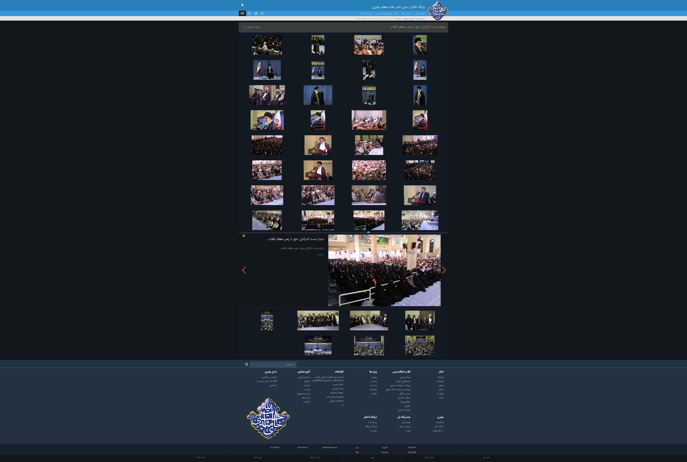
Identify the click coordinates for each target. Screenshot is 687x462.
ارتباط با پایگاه (315, 457)
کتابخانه (339, 372)
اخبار (441, 372)
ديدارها (398, 18)
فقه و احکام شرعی (401, 372)
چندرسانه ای (404, 417)
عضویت (372, 457)
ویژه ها (373, 372)
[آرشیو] (327, 405)
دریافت (320, 254)
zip (245, 27)
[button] (242, 13)
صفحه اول (420, 13)
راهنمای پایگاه (429, 457)
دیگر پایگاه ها (200, 457)
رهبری (440, 417)
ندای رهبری (271, 372)
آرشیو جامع (366, 13)
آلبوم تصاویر (409, 18)
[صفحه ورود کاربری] (242, 5)
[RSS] (262, 13)
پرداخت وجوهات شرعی (386, 13)
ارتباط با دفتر (370, 417)
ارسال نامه (406, 13)
